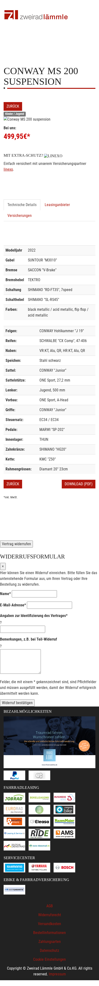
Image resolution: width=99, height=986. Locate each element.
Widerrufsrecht (49, 915)
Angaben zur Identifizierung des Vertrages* (34, 615)
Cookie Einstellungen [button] (49, 959)
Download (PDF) (79, 484)
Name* (5, 593)
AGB (49, 906)
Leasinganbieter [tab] (57, 204)
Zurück (12, 106)
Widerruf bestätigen (17, 703)
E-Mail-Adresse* (13, 605)
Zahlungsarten (49, 941)
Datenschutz (49, 950)
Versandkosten (49, 923)
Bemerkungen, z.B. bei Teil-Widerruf (28, 639)
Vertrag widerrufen (16, 544)
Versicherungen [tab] (19, 215)
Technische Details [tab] (22, 204)
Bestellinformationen (49, 932)
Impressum (57, 974)
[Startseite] (36, 15)
